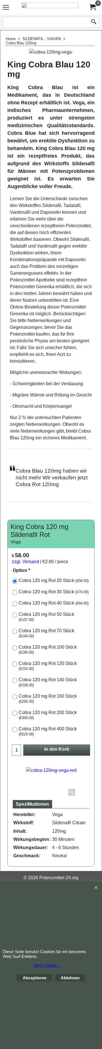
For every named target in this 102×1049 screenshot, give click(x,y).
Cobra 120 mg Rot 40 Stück (54, 603)
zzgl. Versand (25, 561)
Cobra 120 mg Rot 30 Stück (54, 591)
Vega (15, 541)
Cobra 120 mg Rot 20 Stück (54, 580)
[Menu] (6, 8)
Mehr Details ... (47, 965)
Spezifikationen (32, 804)
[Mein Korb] (92, 7)
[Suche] (93, 22)
